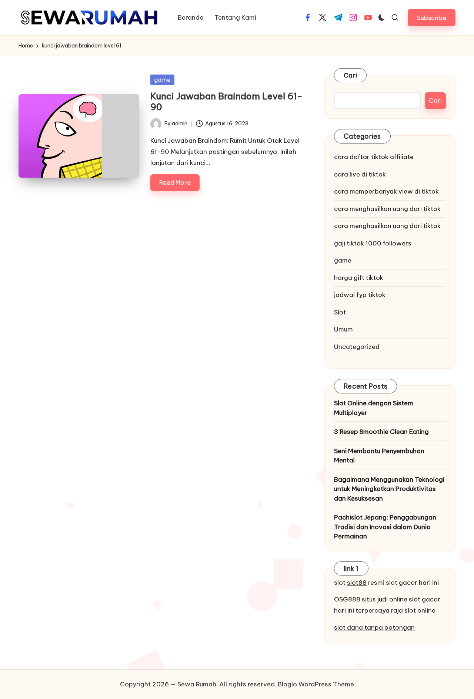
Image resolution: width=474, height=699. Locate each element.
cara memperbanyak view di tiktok (386, 191)
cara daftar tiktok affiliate (374, 157)
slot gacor (424, 599)
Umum (343, 329)
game (162, 79)
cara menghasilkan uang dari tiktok (387, 209)
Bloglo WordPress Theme (316, 684)
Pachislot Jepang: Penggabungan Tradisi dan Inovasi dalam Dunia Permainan (385, 526)
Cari (350, 75)
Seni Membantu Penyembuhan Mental (379, 456)
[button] (431, 17)
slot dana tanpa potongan (374, 627)
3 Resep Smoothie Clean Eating (381, 432)
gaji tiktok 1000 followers (372, 243)
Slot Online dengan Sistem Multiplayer (373, 408)
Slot (340, 312)
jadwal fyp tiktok (359, 295)
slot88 (357, 582)
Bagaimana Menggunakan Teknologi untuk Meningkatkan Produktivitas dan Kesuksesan (389, 488)
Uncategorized (357, 347)
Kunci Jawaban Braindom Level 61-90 (226, 101)
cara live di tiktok (360, 174)
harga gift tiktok (358, 278)
